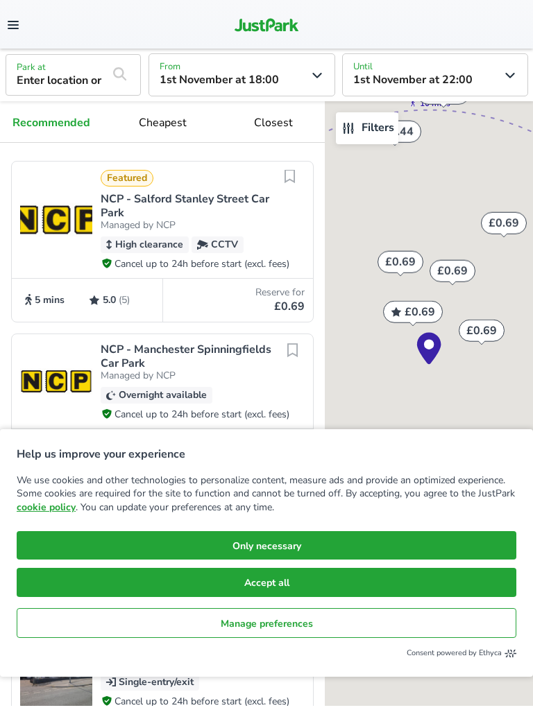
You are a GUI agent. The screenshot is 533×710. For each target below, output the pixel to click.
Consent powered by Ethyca (454, 653)
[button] (162, 241)
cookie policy (46, 507)
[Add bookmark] (289, 185)
